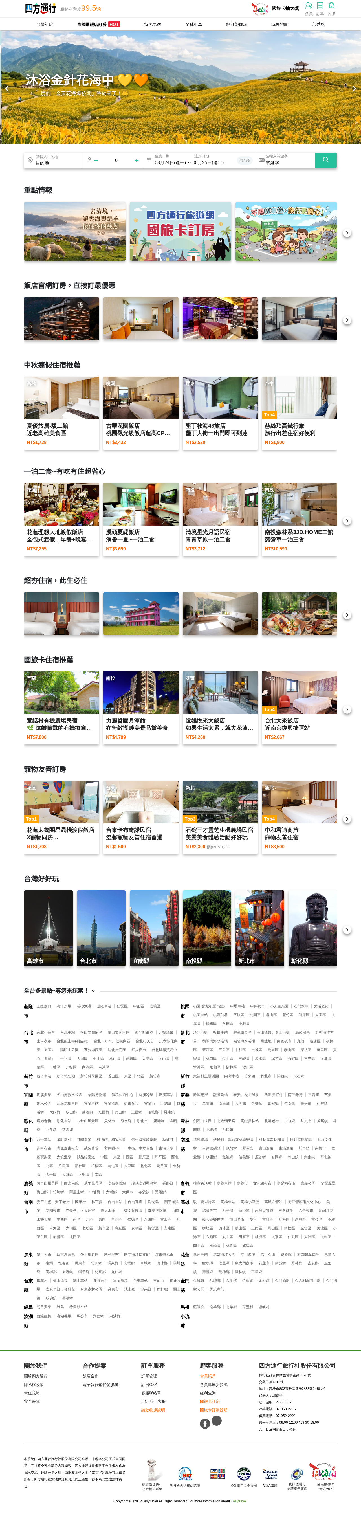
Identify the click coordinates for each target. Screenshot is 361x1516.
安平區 (136, 1228)
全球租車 (193, 24)
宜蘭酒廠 (111, 1103)
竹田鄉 (96, 1263)
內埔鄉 (129, 1263)
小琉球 (185, 1321)
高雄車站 (228, 1202)
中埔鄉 (94, 1192)
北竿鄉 (231, 1307)
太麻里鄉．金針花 (60, 1289)
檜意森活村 (202, 1183)
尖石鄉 (298, 1076)
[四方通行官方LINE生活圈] (217, 1421)
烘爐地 (266, 1041)
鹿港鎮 (158, 1121)
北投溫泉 (166, 1032)
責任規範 (32, 1393)
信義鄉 (244, 1157)
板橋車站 (220, 1032)
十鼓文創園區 (131, 1211)
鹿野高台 (100, 1280)
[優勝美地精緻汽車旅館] (220, 318)
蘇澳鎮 (87, 1112)
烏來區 (273, 1050)
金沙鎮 (264, 1280)
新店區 (315, 1041)
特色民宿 (152, 24)
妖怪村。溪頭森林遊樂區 (233, 1139)
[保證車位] (286, 231)
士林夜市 (44, 1041)
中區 (104, 1157)
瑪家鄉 (112, 1263)
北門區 (74, 1237)
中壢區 (244, 1023)
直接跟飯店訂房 (98, 24)
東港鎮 (67, 1272)
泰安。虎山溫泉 (246, 1095)
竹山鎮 (293, 1157)
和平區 (160, 1157)
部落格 (318, 24)
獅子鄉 (83, 1272)
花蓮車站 (200, 1254)
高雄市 (185, 1207)
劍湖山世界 (202, 1121)
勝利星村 (111, 1254)
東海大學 (166, 1148)
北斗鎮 (51, 1130)
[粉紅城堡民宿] (140, 614)
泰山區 (289, 1050)
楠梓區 (284, 1219)
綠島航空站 (78, 1307)
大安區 (147, 1058)
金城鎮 (198, 1280)
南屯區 (112, 1166)
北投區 (71, 1067)
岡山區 (198, 1245)
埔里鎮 (304, 1148)
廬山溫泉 (266, 1148)
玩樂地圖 (279, 24)
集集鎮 (309, 1157)
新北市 (185, 1037)
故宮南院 (71, 1183)
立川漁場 (248, 1254)
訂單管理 (149, 1376)
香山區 (113, 1076)
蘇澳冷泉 (146, 1095)
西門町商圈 (144, 1032)
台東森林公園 (91, 1289)
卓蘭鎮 (207, 1103)
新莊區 (207, 1050)
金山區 (227, 1058)
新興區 (300, 1219)
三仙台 (158, 1280)
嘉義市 (185, 1188)
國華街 (80, 1202)
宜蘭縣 (28, 1100)
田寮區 (244, 1237)
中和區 (240, 1050)
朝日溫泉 (44, 1307)
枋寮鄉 (100, 1272)
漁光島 (153, 1202)
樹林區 (231, 1067)
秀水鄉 (125, 1121)
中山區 (98, 1058)
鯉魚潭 (207, 1263)
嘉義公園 (308, 1183)
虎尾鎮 (322, 1121)
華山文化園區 (119, 1032)
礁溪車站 (166, 1095)
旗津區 (247, 1245)
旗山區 (227, 1237)
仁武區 (293, 1237)
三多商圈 (286, 1211)
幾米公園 (44, 1103)
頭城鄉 (153, 1112)
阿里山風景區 (48, 1183)
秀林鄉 (296, 1263)
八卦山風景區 (88, 1121)
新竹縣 (185, 1081)
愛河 (253, 1219)
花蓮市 (264, 1263)
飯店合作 (90, 1376)
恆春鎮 (63, 1263)
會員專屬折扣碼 (214, 1384)
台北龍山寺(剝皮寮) (72, 1041)
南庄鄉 (224, 1103)
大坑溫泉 (64, 1157)
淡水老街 (200, 1032)
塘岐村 (264, 1307)
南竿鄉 (215, 1307)
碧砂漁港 (84, 1006)
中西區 (62, 1219)
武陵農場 (91, 1148)
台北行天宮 (145, 1041)
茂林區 (224, 1228)
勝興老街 (200, 1095)
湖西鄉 (98, 1316)
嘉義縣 (28, 1188)
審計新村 (64, 1139)
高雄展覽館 (264, 1211)
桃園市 (185, 1011)
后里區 (63, 1166)
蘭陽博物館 (97, 1095)
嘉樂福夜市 (286, 1183)
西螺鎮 (227, 1130)
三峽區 (244, 1058)
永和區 (215, 1067)
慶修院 (286, 1254)
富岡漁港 (120, 1280)
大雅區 (67, 1174)
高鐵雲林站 (250, 1121)
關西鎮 (282, 1076)
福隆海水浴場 (244, 1041)
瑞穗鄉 (224, 1272)
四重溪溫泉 (66, 1254)
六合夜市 (306, 1211)
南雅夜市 (284, 1041)
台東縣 (28, 1285)
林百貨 (96, 1202)
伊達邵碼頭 (211, 1148)
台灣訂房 (44, 24)
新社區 (80, 1166)
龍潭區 (304, 1015)
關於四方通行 (36, 1376)
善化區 (116, 1219)
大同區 (82, 1058)
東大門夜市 (244, 1263)
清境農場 (200, 1139)
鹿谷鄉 (260, 1157)
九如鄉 (116, 1272)
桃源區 (260, 1237)
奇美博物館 (157, 1211)
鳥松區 (289, 1228)
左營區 (305, 1228)
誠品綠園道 (86, 1157)
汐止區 (247, 1067)
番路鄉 (167, 1183)
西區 (129, 1157)
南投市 (320, 1148)
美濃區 (322, 1228)
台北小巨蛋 (46, 1032)
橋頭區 (215, 1245)
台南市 (28, 1207)
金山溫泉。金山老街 (273, 1032)
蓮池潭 (244, 1211)
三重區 (224, 1050)
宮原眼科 (111, 1148)
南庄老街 (295, 1095)
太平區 (51, 1174)
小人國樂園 (279, 1006)
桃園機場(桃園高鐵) (209, 1006)
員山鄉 (120, 1112)
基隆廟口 (44, 1006)
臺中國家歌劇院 (144, 1139)
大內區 (71, 1228)
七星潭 (224, 1263)
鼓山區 (240, 1228)
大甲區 (83, 1174)
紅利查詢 (208, 1393)
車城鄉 (145, 1263)
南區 (98, 1174)
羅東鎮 (169, 1112)
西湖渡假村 (273, 1095)
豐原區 (143, 1157)
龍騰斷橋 (220, 1095)
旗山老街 (237, 1219)
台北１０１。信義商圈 (112, 1041)
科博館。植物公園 (111, 1139)
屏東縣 (28, 1259)
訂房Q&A (149, 1384)
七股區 (87, 1228)
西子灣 (227, 1211)
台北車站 (67, 1032)
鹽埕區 (207, 1228)
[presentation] (7, 89)
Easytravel (239, 1501)
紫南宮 (247, 1148)
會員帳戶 (208, 1376)
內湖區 (87, 1067)
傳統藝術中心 (122, 1095)
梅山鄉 (42, 1192)
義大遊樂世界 (213, 1219)
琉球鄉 (162, 1263)
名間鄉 (276, 1157)
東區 (127, 1076)
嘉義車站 (224, 1183)
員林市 (109, 1121)
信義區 (154, 1006)
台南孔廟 (135, 1202)
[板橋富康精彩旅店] (140, 318)
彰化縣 (28, 1126)
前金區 (316, 1219)
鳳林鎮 (240, 1272)
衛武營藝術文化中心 (304, 1202)
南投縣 (185, 1144)
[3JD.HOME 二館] (299, 614)
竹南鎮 (289, 1103)
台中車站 (44, 1139)
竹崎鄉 (58, 1192)
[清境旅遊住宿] (75, 231)
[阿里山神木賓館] (61, 318)
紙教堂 (231, 1148)
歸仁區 (42, 1237)
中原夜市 (257, 1006)
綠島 (28, 1307)
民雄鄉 (160, 1192)
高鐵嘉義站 (117, 1183)
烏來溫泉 (302, 1032)
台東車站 (140, 1280)
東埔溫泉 (286, 1148)
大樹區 (325, 1237)
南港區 (103, 1067)
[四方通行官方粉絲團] (205, 1424)
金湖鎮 (231, 1280)
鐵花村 (42, 1280)
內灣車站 (231, 1076)
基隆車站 (104, 1006)
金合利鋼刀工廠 (308, 1280)
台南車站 (115, 1202)
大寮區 (276, 1237)
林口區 (211, 1058)
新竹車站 (44, 1076)
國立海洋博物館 (137, 1254)
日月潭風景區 (301, 1139)
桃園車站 (200, 1015)
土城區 (256, 1050)
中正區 (138, 1006)
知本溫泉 (60, 1280)
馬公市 (82, 1316)
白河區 (54, 1228)
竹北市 (266, 1076)
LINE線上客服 (153, 1401)
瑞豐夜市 (209, 1211)
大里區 (129, 1166)
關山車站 (80, 1280)
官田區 (165, 1219)
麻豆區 (120, 1228)
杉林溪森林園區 (272, 1139)
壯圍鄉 (103, 1112)
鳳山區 (273, 1228)
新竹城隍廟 (66, 1076)
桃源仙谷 (220, 1015)
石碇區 (293, 1058)
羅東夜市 (131, 1103)
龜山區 (271, 1015)
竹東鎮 (249, 1076)
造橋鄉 (256, 1103)
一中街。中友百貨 (138, 1148)
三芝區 (309, 1058)
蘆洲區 (325, 1058)
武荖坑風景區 (68, 1103)
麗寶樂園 (44, 1157)
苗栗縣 (185, 1100)
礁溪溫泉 (44, 1095)
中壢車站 (237, 1006)
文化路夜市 (262, 1183)
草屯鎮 (325, 1157)
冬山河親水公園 (69, 1095)
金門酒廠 (282, 1280)
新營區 (153, 1228)
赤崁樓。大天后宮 (80, 1211)
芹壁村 (247, 1307)
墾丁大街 (44, 1254)
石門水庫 (301, 1006)
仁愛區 (122, 1006)
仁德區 (132, 1219)
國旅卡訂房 (210, 1401)
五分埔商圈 (93, 1050)
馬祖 (185, 1307)
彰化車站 (64, 1121)
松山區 (114, 1058)
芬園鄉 (67, 1130)
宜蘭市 (149, 1103)
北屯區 (145, 1166)
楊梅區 (211, 1023)
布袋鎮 (143, 1192)
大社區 (309, 1237)
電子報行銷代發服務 (100, 1384)
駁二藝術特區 (204, 1202)
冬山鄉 (71, 1112)
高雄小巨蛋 (250, 1202)
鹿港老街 (44, 1121)
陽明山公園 (69, 1050)
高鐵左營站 (273, 1202)
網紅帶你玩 (236, 24)
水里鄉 (211, 1157)
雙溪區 (198, 1067)
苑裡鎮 (322, 1103)
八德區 (227, 1023)
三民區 (256, 1228)
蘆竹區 (287, 1015)
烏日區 (162, 1166)
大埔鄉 (111, 1192)
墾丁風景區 (89, 1254)
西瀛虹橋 (44, 1316)
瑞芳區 (276, 1058)
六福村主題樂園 (206, 1076)
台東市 (113, 1289)
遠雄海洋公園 (224, 1254)
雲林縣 (185, 1126)
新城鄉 (280, 1263)
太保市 (127, 1192)
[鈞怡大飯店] (299, 318)
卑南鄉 (145, 1289)
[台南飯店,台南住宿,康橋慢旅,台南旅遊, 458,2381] (61, 614)
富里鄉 (256, 1272)
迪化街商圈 (117, 1050)
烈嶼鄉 (215, 1280)
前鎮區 (267, 1219)
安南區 (169, 1228)
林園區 (231, 1245)
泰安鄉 (273, 1103)
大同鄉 (54, 1112)
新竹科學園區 (91, 1076)
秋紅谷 (167, 1139)
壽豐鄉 (207, 1272)
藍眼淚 (198, 1307)
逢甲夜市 (44, 1148)
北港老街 (271, 1121)
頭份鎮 (305, 1103)
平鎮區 (238, 1015)
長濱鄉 (67, 1298)
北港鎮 (211, 1130)
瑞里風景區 (93, 1183)
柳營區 (58, 1237)
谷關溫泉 (84, 1139)
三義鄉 (313, 1095)
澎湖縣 (28, 1321)
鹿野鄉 (162, 1289)
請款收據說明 (153, 1410)
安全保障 (32, 1401)
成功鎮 (51, 1298)
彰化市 (142, 1121)
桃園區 (255, 1015)
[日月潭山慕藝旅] (220, 614)
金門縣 (185, 1285)
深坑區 (305, 1050)
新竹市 (28, 1081)
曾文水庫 (107, 1211)
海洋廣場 (64, 1006)
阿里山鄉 (76, 1192)
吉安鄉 (313, 1263)
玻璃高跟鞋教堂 (144, 1183)
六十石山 (268, 1254)
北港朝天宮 (226, 1121)
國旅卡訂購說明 (214, 1410)
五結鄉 (165, 1103)
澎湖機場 (64, 1316)
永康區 (149, 1219)
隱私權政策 (34, 1384)
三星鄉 (136, 1112)
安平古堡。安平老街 (53, 1202)
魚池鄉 (227, 1157)
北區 (140, 1076)
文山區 (164, 1058)
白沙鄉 (114, 1316)
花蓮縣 (185, 1259)
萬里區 (322, 1050)
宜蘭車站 (91, 1103)
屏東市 (80, 1263)
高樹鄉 (51, 1272)
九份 (300, 1041)
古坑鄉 (289, 1121)
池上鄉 (129, 1289)
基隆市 (28, 1011)
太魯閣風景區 (308, 1254)
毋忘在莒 (217, 1289)
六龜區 (211, 1237)
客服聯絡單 (151, 1393)
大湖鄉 (240, 1103)
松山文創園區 (91, 1032)
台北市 (28, 1037)
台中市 (28, 1144)
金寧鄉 (247, 1280)
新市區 (103, 1228)
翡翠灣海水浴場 (215, 1041)
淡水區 (260, 1058)
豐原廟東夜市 (68, 1148)
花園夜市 (53, 1211)
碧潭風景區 (242, 1032)
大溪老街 (321, 1006)
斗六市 (306, 1121)
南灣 (49, 1263)
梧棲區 (96, 1166)
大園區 (320, 1015)
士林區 (54, 1067)
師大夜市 (138, 1050)
